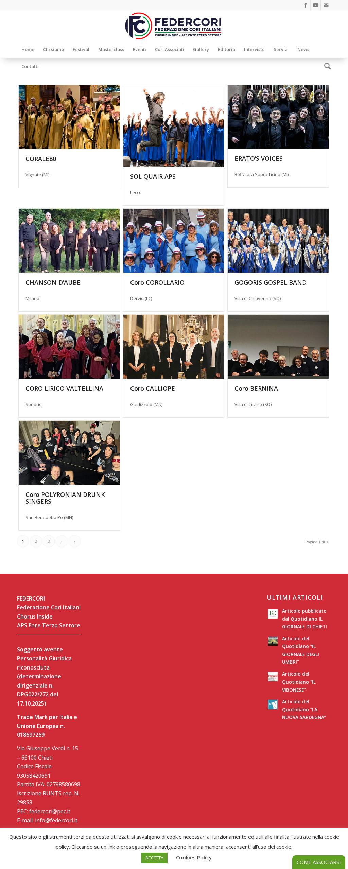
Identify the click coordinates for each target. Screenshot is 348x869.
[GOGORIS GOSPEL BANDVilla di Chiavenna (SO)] (278, 241)
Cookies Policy (194, 857)
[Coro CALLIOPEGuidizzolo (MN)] (173, 347)
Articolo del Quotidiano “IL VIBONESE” (299, 682)
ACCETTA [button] (154, 858)
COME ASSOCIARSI (319, 861)
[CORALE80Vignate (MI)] (69, 117)
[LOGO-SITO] (174, 25)
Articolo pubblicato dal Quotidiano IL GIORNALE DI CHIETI (304, 619)
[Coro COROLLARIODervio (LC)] (173, 241)
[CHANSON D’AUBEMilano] (69, 241)
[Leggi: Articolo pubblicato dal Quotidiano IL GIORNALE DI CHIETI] (273, 614)
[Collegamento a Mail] (326, 5)
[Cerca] (325, 66)
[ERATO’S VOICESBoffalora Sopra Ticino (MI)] (278, 117)
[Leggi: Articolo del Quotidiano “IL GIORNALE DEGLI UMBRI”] (273, 641)
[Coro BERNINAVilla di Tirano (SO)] (278, 347)
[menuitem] (28, 49)
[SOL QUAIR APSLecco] (173, 126)
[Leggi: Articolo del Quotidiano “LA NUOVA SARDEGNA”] (273, 704)
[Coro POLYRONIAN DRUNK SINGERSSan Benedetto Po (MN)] (69, 453)
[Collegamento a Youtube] (315, 5)
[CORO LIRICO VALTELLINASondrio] (69, 347)
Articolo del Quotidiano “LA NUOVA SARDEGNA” (304, 709)
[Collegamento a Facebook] (305, 5)
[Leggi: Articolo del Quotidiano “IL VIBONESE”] (273, 677)
